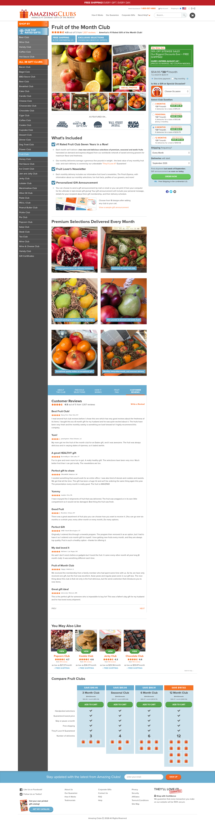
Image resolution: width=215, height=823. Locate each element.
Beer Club (24, 37)
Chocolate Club (26, 110)
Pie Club (23, 217)
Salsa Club (24, 227)
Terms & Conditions (140, 800)
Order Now (171, 176)
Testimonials (70, 800)
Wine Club (24, 42)
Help (100, 800)
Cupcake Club (26, 130)
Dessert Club (25, 135)
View (61, 651)
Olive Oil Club (25, 193)
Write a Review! (138, 404)
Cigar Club (24, 115)
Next (142, 608)
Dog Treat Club (26, 144)
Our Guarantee (112, 15)
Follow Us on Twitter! (32, 794)
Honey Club (25, 159)
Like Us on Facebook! (32, 789)
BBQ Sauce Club (27, 76)
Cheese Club (25, 101)
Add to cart (90, 704)
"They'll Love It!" (109, 163)
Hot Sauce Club (26, 56)
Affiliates (135, 797)
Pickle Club (24, 212)
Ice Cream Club (26, 169)
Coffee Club (25, 52)
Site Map (135, 804)
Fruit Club (24, 154)
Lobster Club (25, 183)
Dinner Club (25, 139)
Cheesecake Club (27, 106)
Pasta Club (24, 198)
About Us (69, 789)
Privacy (135, 789)
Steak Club (24, 232)
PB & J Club (24, 202)
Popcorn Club (25, 222)
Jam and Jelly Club (28, 173)
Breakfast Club (26, 86)
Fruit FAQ (116, 391)
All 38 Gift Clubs (30, 62)
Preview (90, 199)
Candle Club (25, 96)
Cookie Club (25, 125)
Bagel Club (24, 72)
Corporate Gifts (128, 15)
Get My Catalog (41, 809)
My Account (164, 8)
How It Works (97, 15)
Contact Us (103, 793)
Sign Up (173, 777)
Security (135, 793)
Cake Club (24, 91)
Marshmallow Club (28, 188)
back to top (188, 670)
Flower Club (25, 149)
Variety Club (25, 47)
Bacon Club (24, 67)
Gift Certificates (26, 256)
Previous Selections (79, 391)
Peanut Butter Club (28, 207)
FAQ (100, 797)
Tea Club (23, 236)
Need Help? (143, 15)
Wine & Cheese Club (29, 246)
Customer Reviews (135, 391)
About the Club (60, 391)
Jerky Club (24, 178)
